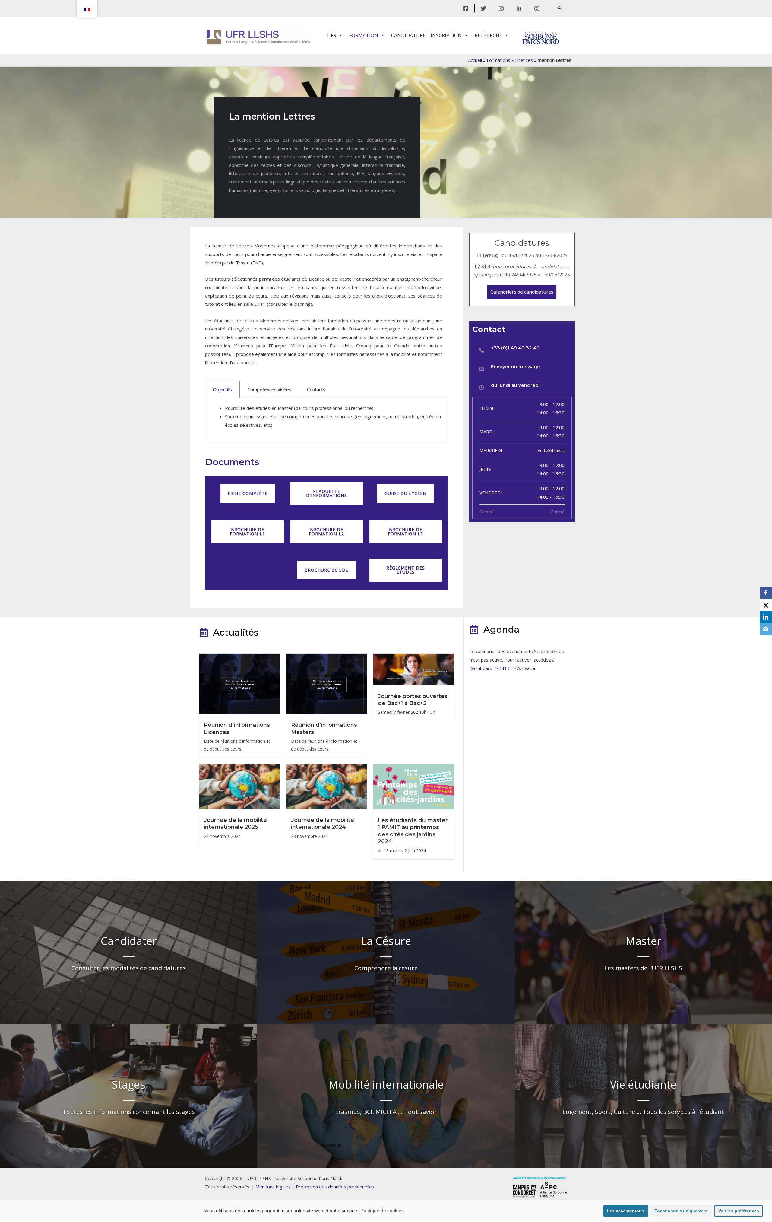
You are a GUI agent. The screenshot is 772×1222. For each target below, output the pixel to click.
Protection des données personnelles (335, 1187)
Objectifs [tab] (222, 389)
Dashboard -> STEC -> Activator (503, 668)
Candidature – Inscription (426, 35)
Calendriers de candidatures (521, 292)
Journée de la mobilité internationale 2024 (322, 823)
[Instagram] (501, 8)
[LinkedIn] (519, 8)
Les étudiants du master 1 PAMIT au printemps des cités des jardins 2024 (413, 831)
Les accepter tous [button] (625, 1210)
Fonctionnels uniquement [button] (681, 1210)
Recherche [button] (488, 35)
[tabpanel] (326, 420)
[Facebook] (465, 8)
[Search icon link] (559, 8)
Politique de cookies (382, 1210)
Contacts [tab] (316, 389)
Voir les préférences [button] (738, 1210)
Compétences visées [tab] (269, 389)
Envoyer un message (515, 366)
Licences (524, 60)
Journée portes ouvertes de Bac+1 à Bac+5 (413, 700)
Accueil (475, 60)
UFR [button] (331, 35)
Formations (498, 60)
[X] (766, 605)
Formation (363, 35)
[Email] (766, 629)
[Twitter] (483, 8)
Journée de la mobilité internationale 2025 (235, 823)
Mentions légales (273, 1187)
